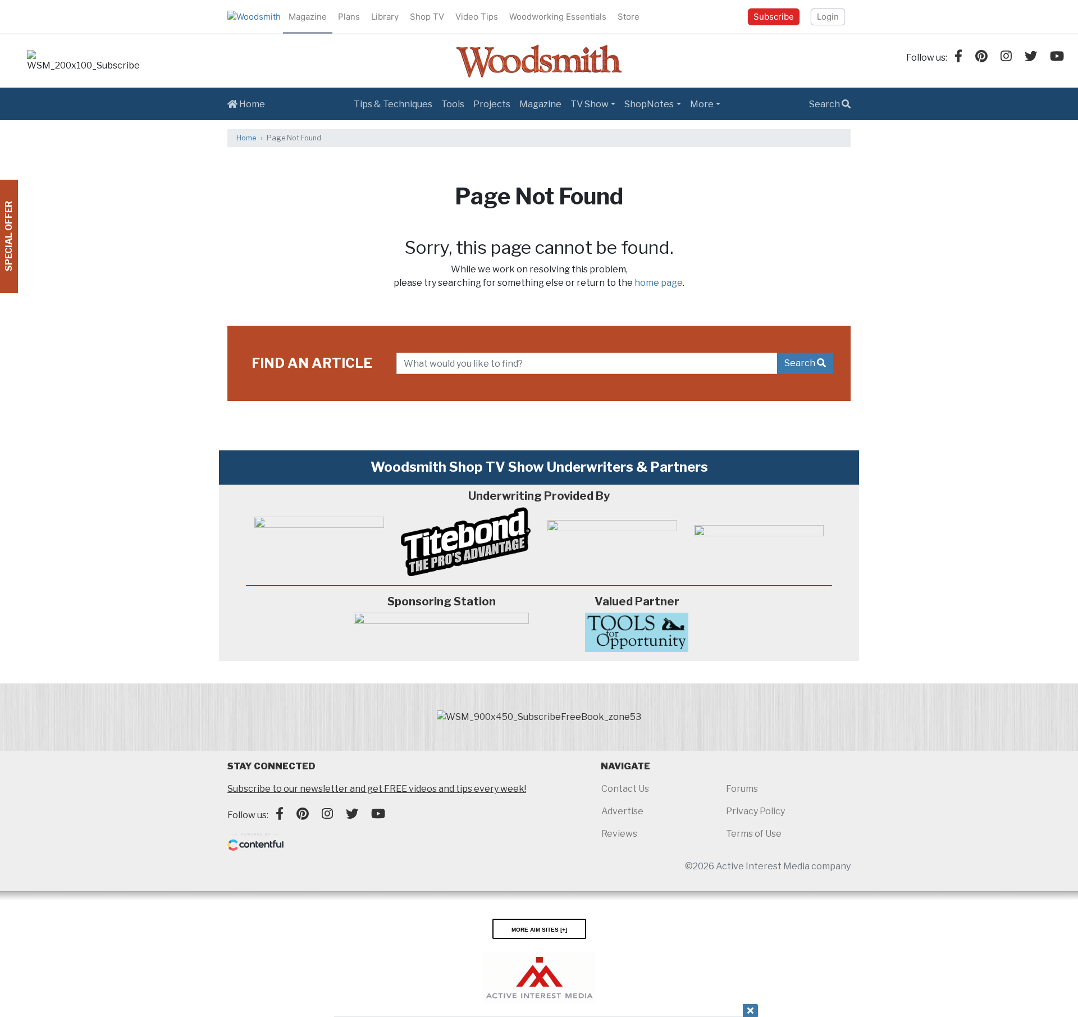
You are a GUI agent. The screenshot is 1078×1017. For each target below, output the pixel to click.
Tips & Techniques (393, 104)
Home (251, 104)
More (702, 104)
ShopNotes (649, 104)
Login (828, 16)
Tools (452, 104)
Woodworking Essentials (557, 16)
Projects (491, 104)
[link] (83, 61)
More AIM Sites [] (539, 928)
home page (658, 282)
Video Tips (476, 16)
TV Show (589, 104)
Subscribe (773, 16)
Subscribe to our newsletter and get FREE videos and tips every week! (376, 788)
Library (385, 16)
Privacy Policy (755, 811)
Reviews (619, 833)
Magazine (308, 16)
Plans (349, 16)
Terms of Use (754, 833)
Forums (742, 788)
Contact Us (625, 788)
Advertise (622, 811)
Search (825, 104)
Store (629, 16)
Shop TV (427, 16)
